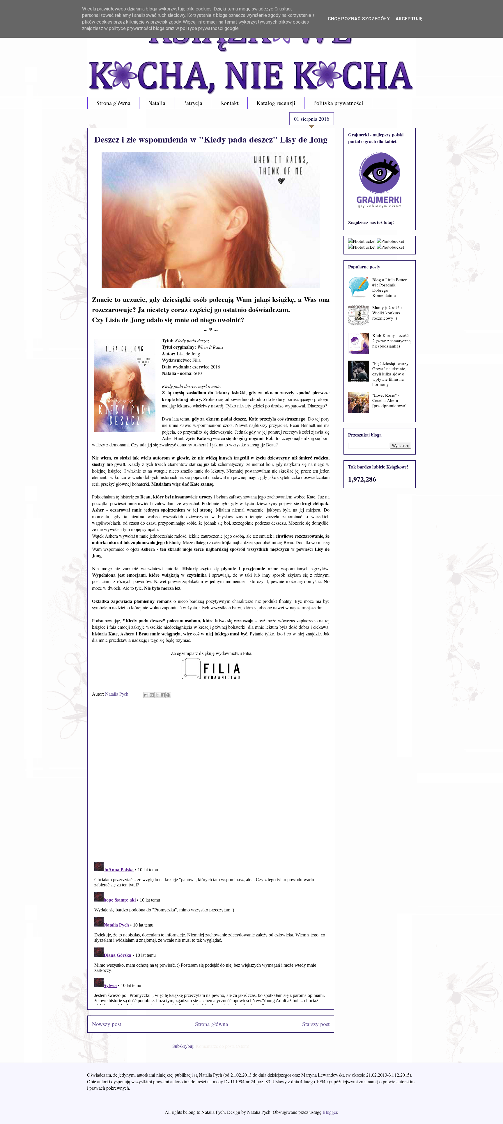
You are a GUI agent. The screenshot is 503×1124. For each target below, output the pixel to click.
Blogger (330, 1112)
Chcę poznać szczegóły (359, 19)
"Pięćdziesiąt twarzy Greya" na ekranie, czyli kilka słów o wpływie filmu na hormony (390, 373)
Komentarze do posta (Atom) (222, 1046)
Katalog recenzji (275, 103)
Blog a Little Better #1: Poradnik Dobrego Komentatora (389, 287)
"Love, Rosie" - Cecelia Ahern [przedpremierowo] (389, 400)
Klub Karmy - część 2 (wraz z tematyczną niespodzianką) (391, 340)
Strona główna (113, 103)
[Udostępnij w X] (157, 695)
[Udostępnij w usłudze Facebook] (163, 695)
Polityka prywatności (338, 103)
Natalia (156, 103)
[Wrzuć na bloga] (152, 695)
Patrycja (192, 103)
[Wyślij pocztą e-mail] (146, 695)
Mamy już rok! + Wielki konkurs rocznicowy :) (387, 312)
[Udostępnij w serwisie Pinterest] (168, 695)
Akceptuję (409, 19)
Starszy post (316, 1023)
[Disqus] (211, 781)
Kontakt (229, 103)
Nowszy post (106, 1023)
